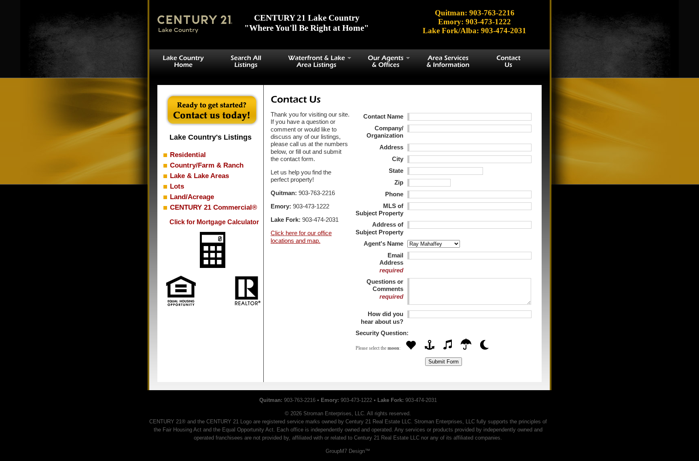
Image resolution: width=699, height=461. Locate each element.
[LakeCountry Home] (183, 61)
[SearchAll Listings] (246, 61)
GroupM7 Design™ (348, 451)
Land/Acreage (192, 197)
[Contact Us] (508, 61)
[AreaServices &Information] (448, 61)
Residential (188, 155)
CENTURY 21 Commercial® (213, 207)
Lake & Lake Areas (199, 176)
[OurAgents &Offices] (383, 61)
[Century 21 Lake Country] (195, 24)
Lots (177, 186)
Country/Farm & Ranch (207, 165)
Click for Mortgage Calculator (214, 222)
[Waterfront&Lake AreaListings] (314, 61)
